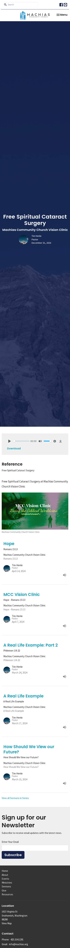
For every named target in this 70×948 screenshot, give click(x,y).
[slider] (21, 441)
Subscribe (13, 855)
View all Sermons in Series (15, 798)
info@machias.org (18, 944)
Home (5, 870)
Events (5, 878)
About (5, 874)
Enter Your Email (10, 841)
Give (4, 890)
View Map (7, 923)
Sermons (6, 886)
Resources (7, 894)
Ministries (7, 882)
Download (14, 448)
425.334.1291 (17, 939)
